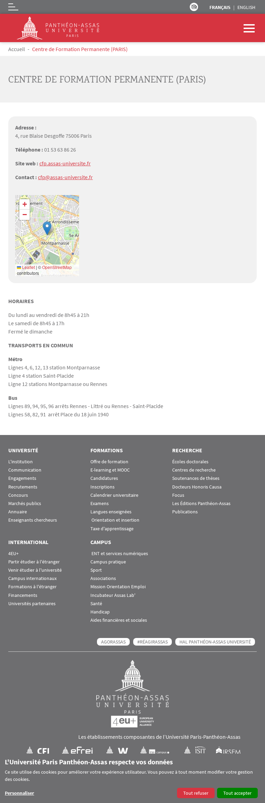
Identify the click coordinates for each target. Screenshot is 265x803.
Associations (103, 578)
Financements (22, 595)
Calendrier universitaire (114, 495)
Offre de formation (109, 462)
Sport (96, 570)
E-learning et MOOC (110, 470)
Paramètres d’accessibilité (194, 7)
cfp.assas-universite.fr (65, 163)
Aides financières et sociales (118, 620)
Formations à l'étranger (32, 587)
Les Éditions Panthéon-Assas (201, 503)
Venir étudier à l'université (35, 570)
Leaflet (28, 267)
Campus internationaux (32, 578)
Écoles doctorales (190, 462)
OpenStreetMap (57, 267)
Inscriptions (102, 487)
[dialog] (132, 778)
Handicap (100, 612)
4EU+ (13, 554)
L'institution (20, 462)
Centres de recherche (194, 470)
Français (219, 7)
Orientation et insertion (114, 520)
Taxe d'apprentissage (112, 529)
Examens (99, 503)
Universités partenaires (32, 604)
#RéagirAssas (152, 641)
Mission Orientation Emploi (118, 587)
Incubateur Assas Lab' (112, 595)
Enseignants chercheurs (32, 520)
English (246, 7)
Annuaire (17, 512)
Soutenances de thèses (195, 478)
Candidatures (104, 478)
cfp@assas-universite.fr (65, 177)
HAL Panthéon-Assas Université (215, 641)
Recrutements (22, 487)
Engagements (22, 478)
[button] (47, 228)
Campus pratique (108, 562)
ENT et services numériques (119, 554)
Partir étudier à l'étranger (34, 562)
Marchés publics (24, 503)
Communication (24, 470)
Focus (178, 495)
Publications (185, 512)
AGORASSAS (113, 641)
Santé (96, 604)
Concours (18, 495)
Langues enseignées (110, 512)
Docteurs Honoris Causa (197, 487)
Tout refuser (195, 793)
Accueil (16, 49)
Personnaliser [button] (19, 793)
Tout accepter (237, 793)
